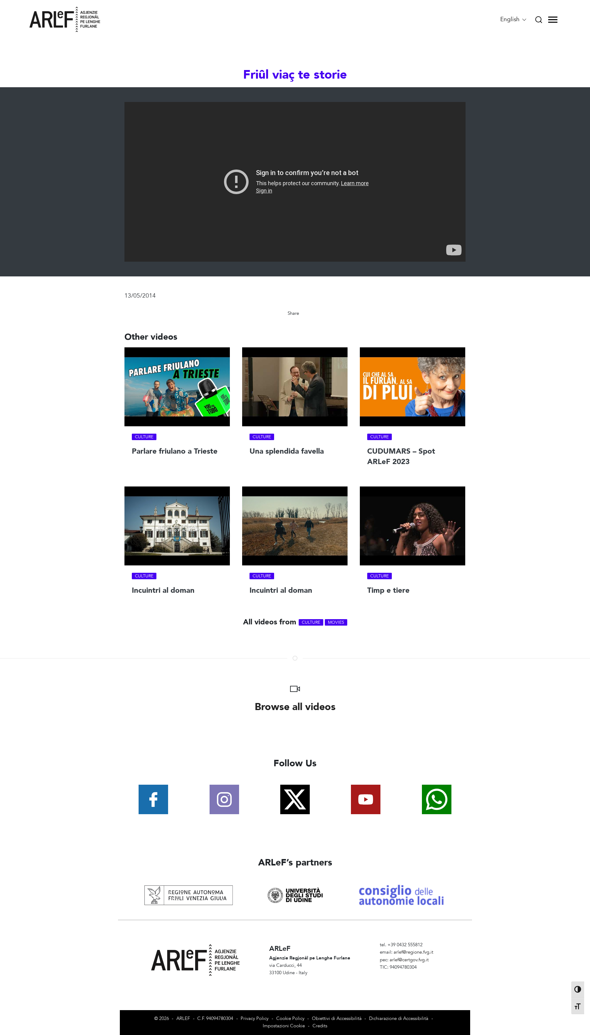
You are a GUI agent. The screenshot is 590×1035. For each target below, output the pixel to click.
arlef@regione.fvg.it (413, 952)
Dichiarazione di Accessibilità (398, 1018)
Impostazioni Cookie (284, 1026)
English (510, 19)
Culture (144, 437)
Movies (336, 622)
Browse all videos (295, 707)
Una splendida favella (287, 451)
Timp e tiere (388, 591)
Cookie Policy (290, 1018)
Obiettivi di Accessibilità (337, 1018)
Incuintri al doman (163, 591)
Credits (320, 1026)
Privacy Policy (255, 1018)
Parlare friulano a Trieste (175, 451)
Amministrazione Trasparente (409, 974)
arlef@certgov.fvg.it (409, 960)
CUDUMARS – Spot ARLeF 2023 (401, 456)
